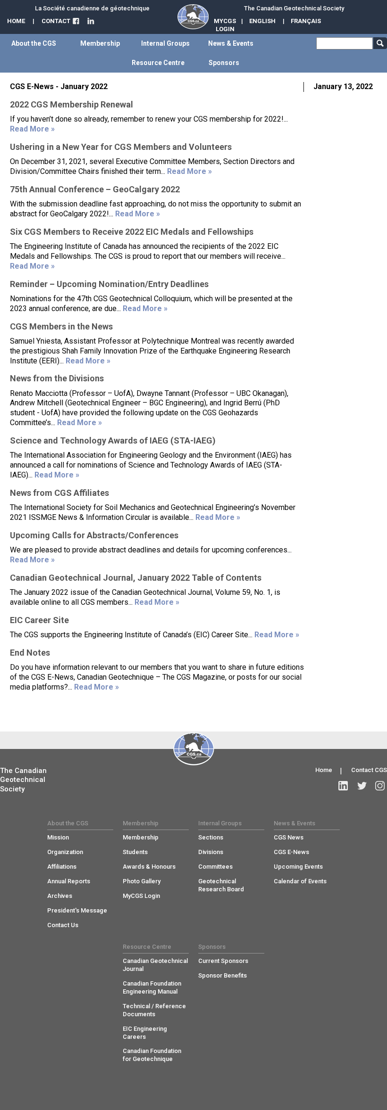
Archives (59, 895)
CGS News (288, 837)
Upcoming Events (298, 866)
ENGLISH (262, 21)
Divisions (210, 851)
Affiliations (61, 866)
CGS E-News (291, 851)
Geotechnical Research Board (221, 885)
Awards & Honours (149, 866)
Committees (215, 866)
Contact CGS (369, 769)
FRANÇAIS (306, 21)
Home (323, 769)
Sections (210, 837)
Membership (141, 837)
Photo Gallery (141, 881)
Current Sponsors (223, 960)
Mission (58, 837)
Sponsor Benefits (222, 975)
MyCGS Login (141, 895)
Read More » (32, 128)
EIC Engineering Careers (145, 1032)
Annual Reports (68, 881)
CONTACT (56, 21)
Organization (65, 851)
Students (135, 851)
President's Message (77, 910)
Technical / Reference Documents (154, 1010)
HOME (16, 21)
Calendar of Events (300, 881)
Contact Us (62, 925)
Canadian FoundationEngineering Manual (152, 987)
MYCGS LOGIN (225, 25)
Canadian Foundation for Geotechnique (152, 1054)
